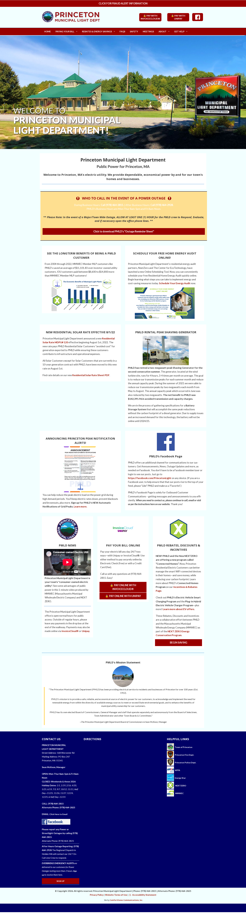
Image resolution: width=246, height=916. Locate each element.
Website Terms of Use (116, 895)
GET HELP (179, 31)
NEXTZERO (180, 785)
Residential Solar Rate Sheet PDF (90, 375)
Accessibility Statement (144, 895)
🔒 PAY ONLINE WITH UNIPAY (123, 596)
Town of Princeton (183, 747)
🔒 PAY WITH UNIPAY (178, 17)
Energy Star (180, 778)
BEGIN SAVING (178, 642)
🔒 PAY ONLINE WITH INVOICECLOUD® (123, 587)
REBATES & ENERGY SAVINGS (97, 31)
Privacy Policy (96, 895)
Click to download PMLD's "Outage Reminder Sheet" (123, 231)
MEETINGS (148, 31)
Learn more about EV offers (178, 609)
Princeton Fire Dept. (184, 755)
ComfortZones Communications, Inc (126, 900)
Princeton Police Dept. (185, 762)
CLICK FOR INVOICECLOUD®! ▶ (37, 132)
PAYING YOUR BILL (65, 31)
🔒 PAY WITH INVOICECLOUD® (150, 17)
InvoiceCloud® (70, 631)
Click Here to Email (58, 814)
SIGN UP (60, 881)
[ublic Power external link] (170, 770)
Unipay (86, 631)
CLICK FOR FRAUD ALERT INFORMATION (123, 3)
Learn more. (80, 506)
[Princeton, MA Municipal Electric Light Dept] (79, 19)
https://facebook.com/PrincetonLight (149, 478)
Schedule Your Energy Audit (174, 283)
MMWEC (179, 793)
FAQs (122, 31)
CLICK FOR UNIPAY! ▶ (80, 132)
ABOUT (162, 31)
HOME (47, 31)
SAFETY (134, 31)
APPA (177, 770)
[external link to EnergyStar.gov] (170, 778)
